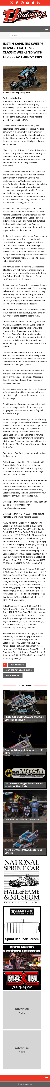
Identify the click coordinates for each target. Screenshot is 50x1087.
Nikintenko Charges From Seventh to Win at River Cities (24, 785)
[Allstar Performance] (22, 942)
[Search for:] (25, 35)
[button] (46, 29)
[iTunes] (33, 3)
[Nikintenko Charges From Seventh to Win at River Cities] (25, 772)
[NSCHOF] (22, 903)
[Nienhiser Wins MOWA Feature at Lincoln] (25, 839)
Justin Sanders (17, 665)
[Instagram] (22, 3)
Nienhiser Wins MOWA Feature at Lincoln (23, 851)
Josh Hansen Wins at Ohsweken (22, 819)
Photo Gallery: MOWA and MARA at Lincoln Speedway (24, 718)
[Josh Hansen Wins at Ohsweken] (25, 806)
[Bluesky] (38, 3)
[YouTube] (27, 3)
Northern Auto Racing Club (18, 670)
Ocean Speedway (12, 675)
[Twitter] (11, 3)
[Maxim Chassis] (22, 988)
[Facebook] (16, 3)
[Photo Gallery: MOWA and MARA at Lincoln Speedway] (25, 706)
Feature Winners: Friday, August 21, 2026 (24, 752)
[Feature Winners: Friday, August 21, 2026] (25, 739)
